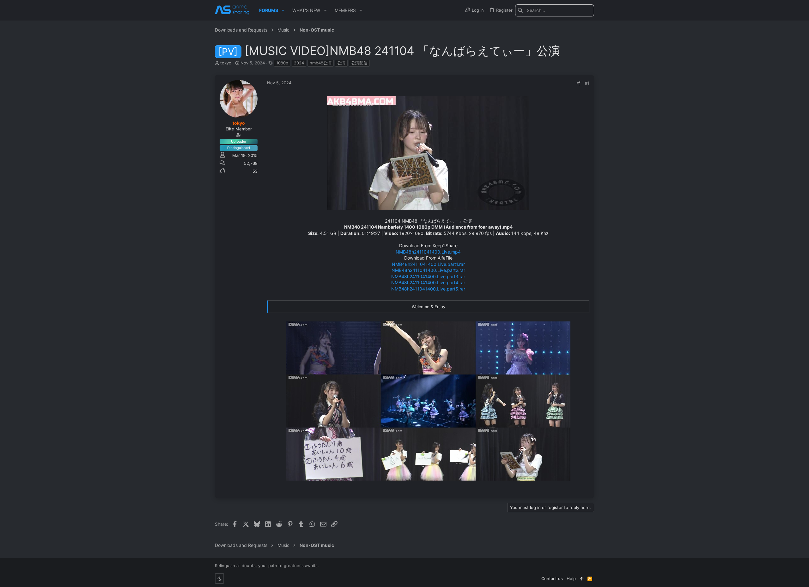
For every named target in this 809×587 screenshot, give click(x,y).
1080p (282, 62)
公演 (341, 62)
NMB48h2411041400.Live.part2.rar (428, 270)
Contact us (552, 578)
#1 (587, 83)
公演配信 (359, 62)
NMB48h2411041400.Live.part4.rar (428, 282)
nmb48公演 (321, 62)
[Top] (582, 578)
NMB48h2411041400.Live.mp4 (428, 252)
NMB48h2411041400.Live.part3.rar (428, 276)
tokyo (225, 62)
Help (571, 578)
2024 (299, 62)
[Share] (578, 83)
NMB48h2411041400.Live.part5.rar (428, 288)
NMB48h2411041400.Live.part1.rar (428, 264)
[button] (283, 10)
